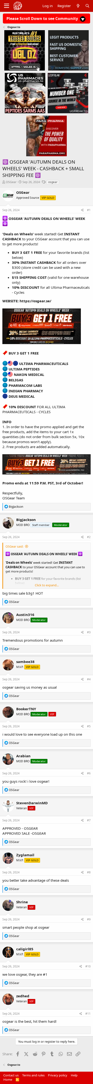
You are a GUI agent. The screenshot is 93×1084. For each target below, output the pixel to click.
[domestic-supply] (68, 50)
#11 (88, 1014)
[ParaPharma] (46, 135)
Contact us (11, 1075)
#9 (89, 919)
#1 (89, 210)
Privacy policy (57, 1075)
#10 (88, 966)
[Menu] (6, 6)
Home (7, 1079)
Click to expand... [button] (47, 585)
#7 (89, 820)
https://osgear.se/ (35, 300)
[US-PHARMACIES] (25, 92)
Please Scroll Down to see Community (42, 18)
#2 (89, 537)
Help (74, 1075)
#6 (89, 773)
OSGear (11, 182)
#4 (89, 679)
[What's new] (78, 5)
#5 (89, 726)
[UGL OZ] (24, 50)
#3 (89, 632)
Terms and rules (33, 1075)
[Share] (82, 210)
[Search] (87, 5)
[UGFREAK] (68, 92)
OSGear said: (14, 546)
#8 (89, 872)
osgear (52, 182)
